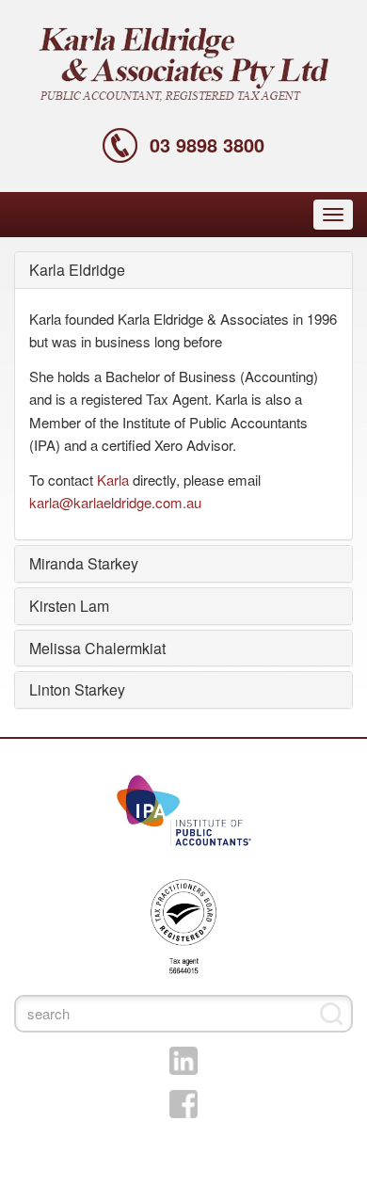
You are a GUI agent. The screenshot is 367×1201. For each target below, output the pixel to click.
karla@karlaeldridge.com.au (115, 502)
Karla (113, 479)
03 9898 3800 (207, 144)
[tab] (183, 270)
